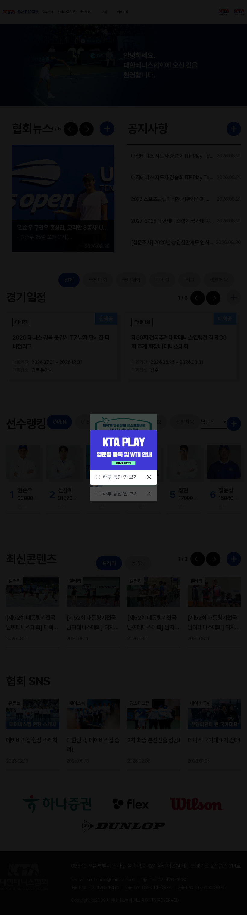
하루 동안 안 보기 (120, 477)
